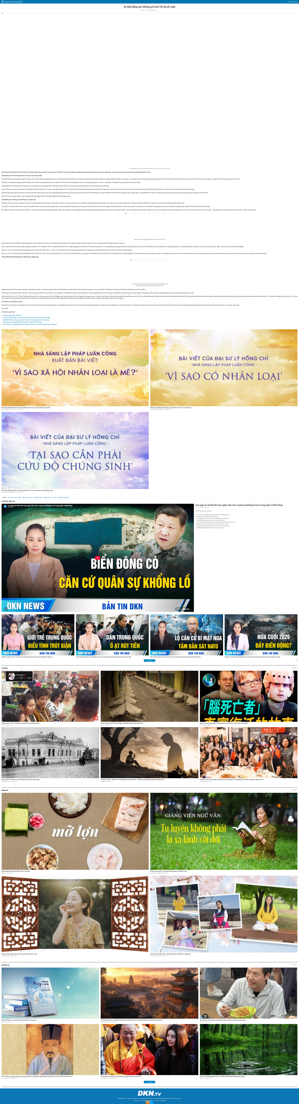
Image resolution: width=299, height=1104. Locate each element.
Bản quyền (163, 1100)
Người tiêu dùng (38, 497)
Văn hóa (201, 1078)
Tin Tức (197, 507)
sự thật (54, 497)
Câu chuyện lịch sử (6, 781)
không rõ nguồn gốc (27, 497)
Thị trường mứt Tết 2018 (63, 497)
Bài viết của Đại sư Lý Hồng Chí (8, 409)
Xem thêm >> (294, 668)
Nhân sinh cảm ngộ (6, 955)
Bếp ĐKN (4, 873)
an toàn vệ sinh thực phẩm (14, 497)
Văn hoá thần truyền (105, 1022)
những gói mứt (47, 497)
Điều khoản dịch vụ (148, 1100)
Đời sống (202, 1022)
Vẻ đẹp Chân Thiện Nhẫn (155, 873)
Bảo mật (156, 1100)
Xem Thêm (149, 660)
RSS (141, 1100)
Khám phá (202, 725)
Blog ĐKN (103, 781)
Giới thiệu (135, 1100)
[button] (296, 660)
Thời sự (3, 725)
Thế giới (102, 725)
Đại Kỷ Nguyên (148, 1098)
